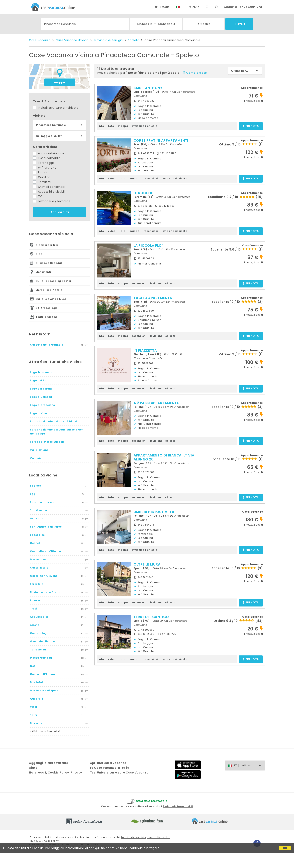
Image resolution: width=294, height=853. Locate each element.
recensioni (151, 178)
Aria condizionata (50, 153)
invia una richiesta (145, 126)
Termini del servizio (133, 837)
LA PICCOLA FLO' (148, 245)
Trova (238, 24)
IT (182, 7)
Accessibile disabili (51, 192)
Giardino (43, 177)
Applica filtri (60, 212)
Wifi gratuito (46, 168)
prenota (252, 126)
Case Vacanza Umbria (72, 40)
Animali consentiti (51, 187)
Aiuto (196, 7)
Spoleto (133, 40)
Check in (146, 24)
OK (285, 848)
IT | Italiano (243, 765)
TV (39, 196)
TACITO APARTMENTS (153, 297)
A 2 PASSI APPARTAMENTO (157, 403)
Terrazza (44, 182)
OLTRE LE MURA (147, 564)
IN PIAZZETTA (145, 350)
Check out (168, 24)
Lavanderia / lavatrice (54, 201)
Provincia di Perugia (108, 40)
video (112, 178)
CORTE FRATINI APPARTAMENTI (161, 140)
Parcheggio (46, 163)
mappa (59, 82)
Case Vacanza (39, 40)
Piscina (42, 172)
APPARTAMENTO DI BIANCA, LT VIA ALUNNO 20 (164, 457)
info (101, 126)
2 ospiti (205, 24)
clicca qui (92, 848)
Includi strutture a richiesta (57, 108)
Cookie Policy (50, 841)
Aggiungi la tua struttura (243, 7)
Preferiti (164, 7)
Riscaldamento (48, 158)
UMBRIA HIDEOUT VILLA (154, 511)
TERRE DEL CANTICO (151, 616)
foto (111, 126)
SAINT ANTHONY (148, 87)
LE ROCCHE (143, 193)
